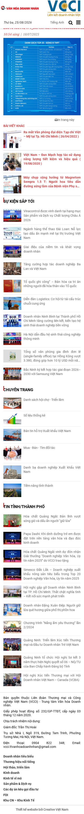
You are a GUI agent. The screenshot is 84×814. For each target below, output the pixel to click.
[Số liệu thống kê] (12, 418)
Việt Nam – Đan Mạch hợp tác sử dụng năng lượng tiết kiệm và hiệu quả (52, 159)
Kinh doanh (11, 773)
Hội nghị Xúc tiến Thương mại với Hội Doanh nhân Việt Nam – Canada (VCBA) (52, 678)
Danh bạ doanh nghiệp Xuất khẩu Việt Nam (52, 470)
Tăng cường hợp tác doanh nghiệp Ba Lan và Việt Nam (52, 266)
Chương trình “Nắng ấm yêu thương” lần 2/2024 (52, 625)
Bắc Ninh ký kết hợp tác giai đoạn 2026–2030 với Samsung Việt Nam (52, 372)
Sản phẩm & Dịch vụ (17, 784)
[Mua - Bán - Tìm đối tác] (12, 453)
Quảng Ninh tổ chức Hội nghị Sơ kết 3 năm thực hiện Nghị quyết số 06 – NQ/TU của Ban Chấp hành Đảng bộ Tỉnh (52, 662)
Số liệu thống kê (34, 415)
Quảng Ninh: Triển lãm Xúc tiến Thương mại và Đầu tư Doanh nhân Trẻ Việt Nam (52, 642)
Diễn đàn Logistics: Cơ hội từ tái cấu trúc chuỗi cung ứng (52, 301)
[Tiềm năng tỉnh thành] (12, 490)
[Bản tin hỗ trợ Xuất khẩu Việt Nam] (12, 435)
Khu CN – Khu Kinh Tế (18, 800)
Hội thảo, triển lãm (16, 767)
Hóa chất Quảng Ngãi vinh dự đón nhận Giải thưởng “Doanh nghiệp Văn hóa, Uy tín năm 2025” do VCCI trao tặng (52, 556)
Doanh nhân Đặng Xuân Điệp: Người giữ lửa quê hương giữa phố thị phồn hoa (52, 608)
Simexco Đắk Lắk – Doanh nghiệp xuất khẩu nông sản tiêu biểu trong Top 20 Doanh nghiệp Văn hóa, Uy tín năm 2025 (52, 574)
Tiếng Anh (57, 22)
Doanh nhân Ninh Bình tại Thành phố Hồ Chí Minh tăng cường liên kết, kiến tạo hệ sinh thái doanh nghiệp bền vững (52, 321)
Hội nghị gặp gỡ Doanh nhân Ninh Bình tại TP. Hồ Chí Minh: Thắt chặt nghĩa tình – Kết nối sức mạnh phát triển (52, 592)
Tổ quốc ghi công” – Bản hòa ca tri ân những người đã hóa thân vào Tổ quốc (52, 284)
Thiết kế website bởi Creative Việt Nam (42, 809)
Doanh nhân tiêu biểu (18, 756)
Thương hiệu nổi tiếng (19, 762)
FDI (5, 795)
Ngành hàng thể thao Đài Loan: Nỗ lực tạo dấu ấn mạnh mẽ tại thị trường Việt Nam (52, 233)
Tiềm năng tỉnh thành (38, 485)
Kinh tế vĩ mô (12, 778)
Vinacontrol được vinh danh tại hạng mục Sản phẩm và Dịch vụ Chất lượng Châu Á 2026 (52, 215)
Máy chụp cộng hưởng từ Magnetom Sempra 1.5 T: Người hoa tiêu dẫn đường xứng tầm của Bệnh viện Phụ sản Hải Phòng (52, 182)
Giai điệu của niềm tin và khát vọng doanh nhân (52, 249)
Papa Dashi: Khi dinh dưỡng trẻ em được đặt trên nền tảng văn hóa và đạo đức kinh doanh (52, 538)
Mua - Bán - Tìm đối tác (39, 448)
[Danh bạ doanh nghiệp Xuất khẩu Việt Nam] (12, 472)
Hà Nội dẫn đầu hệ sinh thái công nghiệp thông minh (52, 337)
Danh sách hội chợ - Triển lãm (44, 400)
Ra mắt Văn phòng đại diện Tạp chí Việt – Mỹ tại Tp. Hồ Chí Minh (52, 134)
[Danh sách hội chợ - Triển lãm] (12, 403)
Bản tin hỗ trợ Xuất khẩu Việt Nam (47, 431)
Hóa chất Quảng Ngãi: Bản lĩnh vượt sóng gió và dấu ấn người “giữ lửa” (52, 519)
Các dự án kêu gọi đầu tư (21, 789)
